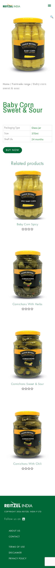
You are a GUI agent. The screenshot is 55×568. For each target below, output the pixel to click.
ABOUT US (14, 531)
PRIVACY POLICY (17, 558)
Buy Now (12, 150)
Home (6, 84)
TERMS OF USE (17, 547)
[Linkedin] (24, 519)
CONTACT (14, 537)
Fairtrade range (21, 84)
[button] (49, 5)
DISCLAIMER (15, 553)
